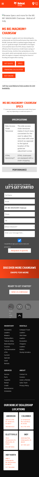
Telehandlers (8, 338)
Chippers (23, 344)
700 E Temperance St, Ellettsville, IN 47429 (11, 441)
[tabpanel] (19, 18)
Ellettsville (11, 434)
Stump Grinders (25, 352)
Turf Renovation (9, 349)
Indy (26, 434)
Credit (6, 385)
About (22, 370)
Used (6, 361)
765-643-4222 (10, 426)
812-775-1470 (25, 426)
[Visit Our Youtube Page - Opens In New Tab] (19, 307)
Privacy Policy (24, 385)
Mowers (7, 335)
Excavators (8, 330)
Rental (6, 383)
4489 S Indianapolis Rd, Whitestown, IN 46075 (11, 461)
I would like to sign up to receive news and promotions (16, 244)
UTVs (6, 352)
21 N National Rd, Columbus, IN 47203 (25, 422)
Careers (22, 377)
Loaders (7, 333)
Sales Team (23, 383)
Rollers (22, 349)
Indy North (11, 454)
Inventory (9, 326)
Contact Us (23, 374)
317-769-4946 (10, 467)
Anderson (10, 415)
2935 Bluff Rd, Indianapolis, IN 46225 (26, 440)
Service (6, 374)
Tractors (7, 347)
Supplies (7, 380)
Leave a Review (25, 380)
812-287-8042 (10, 447)
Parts (6, 377)
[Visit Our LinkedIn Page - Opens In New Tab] (28, 307)
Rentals (6, 363)
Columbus (26, 415)
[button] (33, 3)
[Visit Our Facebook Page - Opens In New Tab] (11, 307)
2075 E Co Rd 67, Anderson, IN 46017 (10, 422)
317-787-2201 (25, 445)
